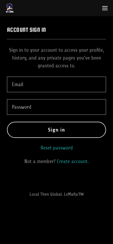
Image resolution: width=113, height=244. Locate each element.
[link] (10, 8)
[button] (105, 8)
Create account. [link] (73, 161)
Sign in (56, 130)
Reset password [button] (57, 148)
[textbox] (56, 84)
